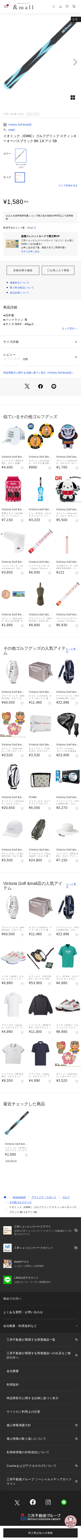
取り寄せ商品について (22, 287)
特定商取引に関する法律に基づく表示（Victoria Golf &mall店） (38, 372)
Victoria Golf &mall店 (20, 124)
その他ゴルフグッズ (20, 1202)
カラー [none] (7, 153)
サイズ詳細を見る (68, 185)
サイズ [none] (7, 177)
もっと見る (68, 328)
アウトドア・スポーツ (43, 1197)
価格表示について (19, 282)
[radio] (21, 159)
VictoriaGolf (19, 1197)
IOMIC (11, 130)
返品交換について (19, 292)
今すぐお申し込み (30, 251)
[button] (40, 62)
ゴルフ (66, 1197)
